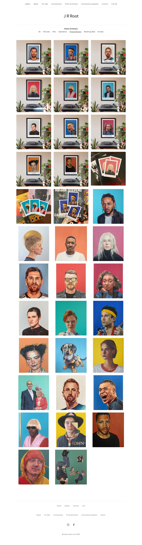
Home (59, 506)
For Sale (45, 4)
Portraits (46, 32)
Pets (54, 32)
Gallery (27, 4)
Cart (83, 506)
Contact (105, 4)
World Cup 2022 (89, 32)
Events (103, 515)
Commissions (56, 4)
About (36, 4)
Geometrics (63, 32)
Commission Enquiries (89, 4)
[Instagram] (68, 525)
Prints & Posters (71, 4)
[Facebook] (74, 525)
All (40, 32)
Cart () (114, 4)
